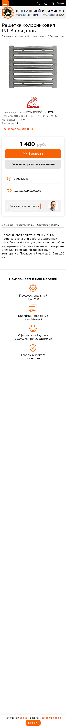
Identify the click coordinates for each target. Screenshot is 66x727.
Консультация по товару (24, 206)
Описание (7, 225)
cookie (23, 717)
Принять (33, 723)
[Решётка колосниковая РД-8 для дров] (33, 67)
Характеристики (25, 225)
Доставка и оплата (48, 225)
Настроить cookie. (50, 717)
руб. (60, 3)
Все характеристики (15, 128)
